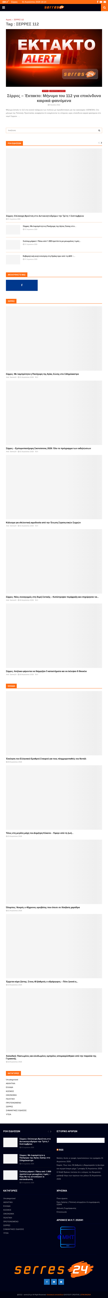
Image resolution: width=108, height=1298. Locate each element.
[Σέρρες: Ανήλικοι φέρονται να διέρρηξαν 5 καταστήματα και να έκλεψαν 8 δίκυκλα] (54, 635)
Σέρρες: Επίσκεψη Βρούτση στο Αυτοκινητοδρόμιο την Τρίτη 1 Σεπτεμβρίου (45, 216)
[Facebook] (47, 1282)
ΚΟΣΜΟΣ (10, 1091)
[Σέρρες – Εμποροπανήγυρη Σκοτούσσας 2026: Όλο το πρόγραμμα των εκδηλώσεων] (54, 413)
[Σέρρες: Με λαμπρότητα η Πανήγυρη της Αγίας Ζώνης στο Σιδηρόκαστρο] (13, 230)
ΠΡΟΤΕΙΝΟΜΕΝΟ (13, 1103)
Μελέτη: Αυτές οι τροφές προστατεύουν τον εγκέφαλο (79, 1158)
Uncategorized (12, 1080)
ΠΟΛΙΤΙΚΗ (10, 1099)
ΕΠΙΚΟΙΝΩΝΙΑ (86, 1295)
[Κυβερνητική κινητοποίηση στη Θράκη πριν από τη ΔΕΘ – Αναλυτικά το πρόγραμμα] (13, 259)
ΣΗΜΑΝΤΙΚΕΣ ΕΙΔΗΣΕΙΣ (57, 91)
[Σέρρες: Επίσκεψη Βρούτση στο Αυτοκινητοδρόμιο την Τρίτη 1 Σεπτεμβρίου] (54, 180)
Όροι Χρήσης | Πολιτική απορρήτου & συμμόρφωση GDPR (78, 1203)
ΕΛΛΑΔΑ (9, 1087)
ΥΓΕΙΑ (8, 1114)
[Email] (61, 1282)
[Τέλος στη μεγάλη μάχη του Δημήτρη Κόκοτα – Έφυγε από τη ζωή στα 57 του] (54, 797)
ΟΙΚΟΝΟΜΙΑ (11, 1095)
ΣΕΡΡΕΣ (45, 91)
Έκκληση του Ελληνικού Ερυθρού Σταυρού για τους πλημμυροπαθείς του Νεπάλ (46, 759)
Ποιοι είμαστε (62, 1198)
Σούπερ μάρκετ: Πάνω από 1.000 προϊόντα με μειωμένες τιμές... (52, 241)
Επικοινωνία (62, 1212)
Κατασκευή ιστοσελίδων (55, 1295)
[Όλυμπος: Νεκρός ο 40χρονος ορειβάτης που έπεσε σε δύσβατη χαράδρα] (54, 872)
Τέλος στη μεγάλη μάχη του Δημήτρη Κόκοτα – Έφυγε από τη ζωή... (39, 833)
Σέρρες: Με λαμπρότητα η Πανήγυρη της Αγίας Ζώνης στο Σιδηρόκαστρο (42, 374)
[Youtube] (54, 1282)
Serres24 (13, 377)
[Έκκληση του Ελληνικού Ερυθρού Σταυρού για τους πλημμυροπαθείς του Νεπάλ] (54, 723)
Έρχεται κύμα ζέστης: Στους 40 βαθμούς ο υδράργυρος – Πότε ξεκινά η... (42, 982)
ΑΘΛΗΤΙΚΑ (10, 1083)
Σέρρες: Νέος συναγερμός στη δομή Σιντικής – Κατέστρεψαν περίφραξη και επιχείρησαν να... (52, 597)
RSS (61, 1149)
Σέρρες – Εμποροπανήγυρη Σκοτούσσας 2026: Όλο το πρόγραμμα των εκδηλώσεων (48, 448)
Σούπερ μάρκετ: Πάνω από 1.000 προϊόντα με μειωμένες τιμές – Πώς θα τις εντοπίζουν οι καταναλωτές (35, 1175)
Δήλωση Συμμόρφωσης (66, 1208)
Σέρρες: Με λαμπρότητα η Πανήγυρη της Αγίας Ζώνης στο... (49, 226)
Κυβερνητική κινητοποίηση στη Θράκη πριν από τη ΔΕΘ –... (49, 256)
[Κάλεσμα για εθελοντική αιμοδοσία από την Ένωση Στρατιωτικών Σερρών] (54, 487)
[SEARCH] (99, 130)
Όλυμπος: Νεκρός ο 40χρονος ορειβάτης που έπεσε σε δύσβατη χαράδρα (43, 907)
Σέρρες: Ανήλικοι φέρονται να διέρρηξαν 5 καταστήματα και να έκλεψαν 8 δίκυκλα (46, 671)
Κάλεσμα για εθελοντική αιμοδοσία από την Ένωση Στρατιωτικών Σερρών (43, 522)
